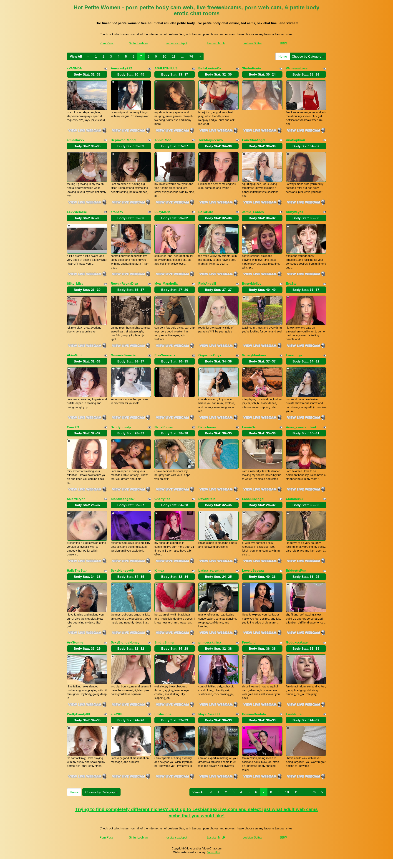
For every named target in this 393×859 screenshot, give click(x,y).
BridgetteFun (296, 570)
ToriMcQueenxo (210, 140)
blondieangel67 (123, 499)
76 (191, 56)
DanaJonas (207, 427)
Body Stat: (87, 74)
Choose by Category (307, 56)
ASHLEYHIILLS (165, 68)
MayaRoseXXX (209, 714)
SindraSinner (164, 642)
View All (76, 56)
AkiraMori (74, 355)
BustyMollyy (251, 283)
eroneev (117, 212)
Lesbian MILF (216, 43)
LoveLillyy (294, 355)
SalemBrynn (76, 499)
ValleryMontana (254, 355)
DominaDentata (254, 714)
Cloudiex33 (294, 499)
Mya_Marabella (166, 283)
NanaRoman (163, 427)
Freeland (249, 642)
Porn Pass (106, 43)
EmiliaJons (162, 714)
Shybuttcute (251, 68)
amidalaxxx (75, 140)
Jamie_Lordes (253, 212)
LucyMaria (162, 212)
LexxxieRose (77, 212)
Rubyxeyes (294, 212)
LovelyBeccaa (253, 570)
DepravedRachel (123, 140)
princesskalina (209, 642)
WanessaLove (296, 68)
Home (282, 56)
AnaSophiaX (295, 140)
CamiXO (73, 427)
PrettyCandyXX (78, 714)
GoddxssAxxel (297, 642)
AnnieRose (162, 140)
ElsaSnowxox (164, 355)
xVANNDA (74, 68)
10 (164, 56)
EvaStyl (291, 283)
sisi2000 (117, 714)
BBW (283, 43)
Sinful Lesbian (138, 43)
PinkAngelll (207, 283)
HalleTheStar (77, 570)
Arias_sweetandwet (301, 427)
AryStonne (75, 642)
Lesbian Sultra (252, 43)
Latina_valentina (211, 570)
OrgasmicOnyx (209, 355)
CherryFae (162, 499)
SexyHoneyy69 (122, 570)
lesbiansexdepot (176, 43)
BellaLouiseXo (209, 68)
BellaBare (205, 212)
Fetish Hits (213, 852)
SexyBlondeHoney (125, 642)
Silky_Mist (75, 283)
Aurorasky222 (121, 68)
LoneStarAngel (253, 140)
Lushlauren (295, 714)
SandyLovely (121, 427)
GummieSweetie (123, 355)
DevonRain (206, 499)
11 (173, 56)
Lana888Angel (253, 499)
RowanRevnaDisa (124, 283)
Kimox (159, 570)
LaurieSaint (251, 427)
